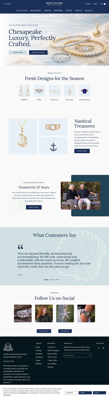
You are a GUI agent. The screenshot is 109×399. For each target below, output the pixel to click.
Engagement (35, 10)
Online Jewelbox (53, 350)
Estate (38, 360)
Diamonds (58, 10)
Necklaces (69, 99)
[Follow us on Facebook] (98, 348)
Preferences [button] (6, 395)
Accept (97, 392)
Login (95, 4)
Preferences (70, 392)
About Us (89, 10)
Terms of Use (52, 357)
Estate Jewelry (84, 99)
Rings (39, 99)
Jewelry (47, 10)
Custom (68, 10)
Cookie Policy (52, 360)
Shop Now (18, 52)
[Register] (89, 355)
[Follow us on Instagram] (103, 348)
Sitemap (50, 367)
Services (78, 10)
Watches (39, 364)
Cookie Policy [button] (23, 393)
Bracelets (54, 99)
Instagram (44, 331)
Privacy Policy (52, 354)
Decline (82, 392)
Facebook (65, 331)
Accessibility (52, 364)
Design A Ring (38, 52)
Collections (21, 10)
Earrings (24, 99)
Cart (102, 4)
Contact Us (52, 347)
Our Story (34, 207)
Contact (88, 4)
